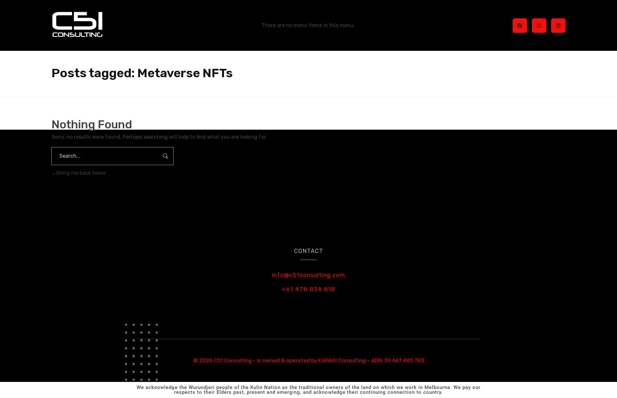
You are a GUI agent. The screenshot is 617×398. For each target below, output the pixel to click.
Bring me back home (81, 173)
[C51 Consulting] (77, 24)
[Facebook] (520, 25)
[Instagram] (539, 25)
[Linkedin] (558, 25)
